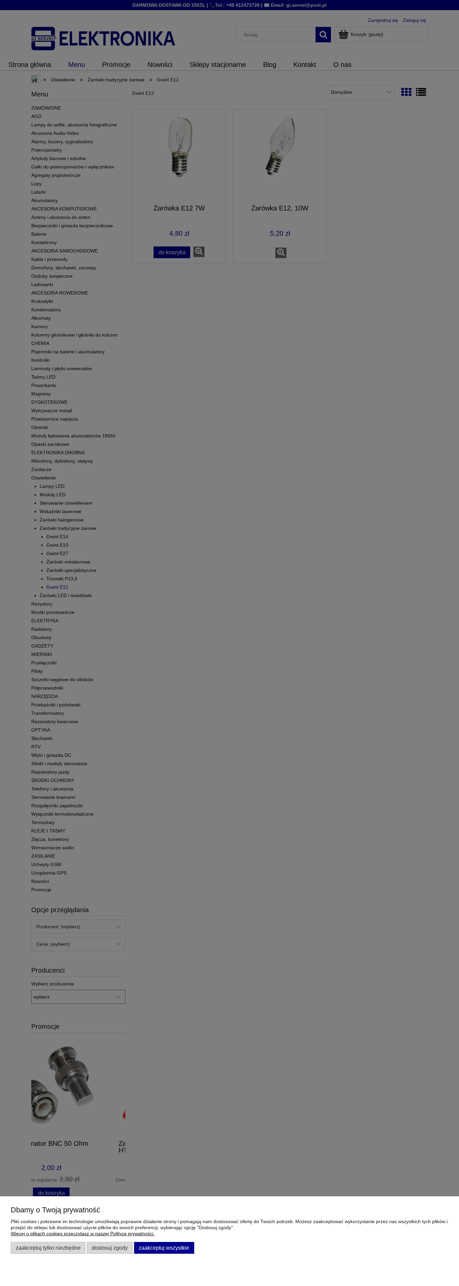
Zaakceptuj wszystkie (164, 1248)
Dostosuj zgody (110, 1248)
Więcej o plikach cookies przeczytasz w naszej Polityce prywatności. (83, 1233)
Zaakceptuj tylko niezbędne (48, 1248)
